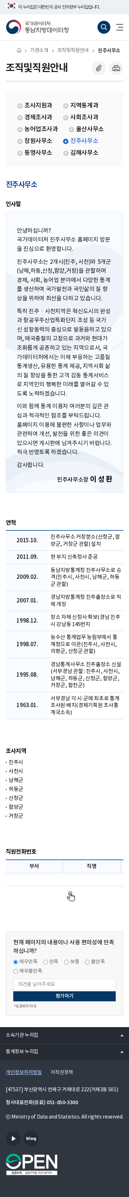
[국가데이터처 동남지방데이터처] (37, 27)
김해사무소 (84, 153)
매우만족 (28, 962)
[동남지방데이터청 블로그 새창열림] (31, 1138)
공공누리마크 (31, 1164)
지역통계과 (84, 105)
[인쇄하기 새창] (116, 68)
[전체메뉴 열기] (116, 27)
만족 (53, 962)
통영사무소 (38, 153)
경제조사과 (38, 117)
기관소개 (39, 50)
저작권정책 (62, 1073)
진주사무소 (109, 51)
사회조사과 (84, 117)
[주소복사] (99, 68)
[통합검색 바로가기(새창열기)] (103, 27)
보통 (74, 962)
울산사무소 (90, 129)
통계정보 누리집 (19, 1051)
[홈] (19, 50)
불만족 (98, 962)
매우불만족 (30, 971)
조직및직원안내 (73, 50)
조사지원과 (38, 105)
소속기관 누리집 (19, 1035)
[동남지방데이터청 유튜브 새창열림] (13, 1138)
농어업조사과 (41, 129)
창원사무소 (38, 141)
